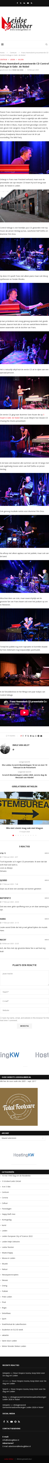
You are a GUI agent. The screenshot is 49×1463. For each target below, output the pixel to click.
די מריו (3, 853)
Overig (4, 1285)
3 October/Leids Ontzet (11, 1181)
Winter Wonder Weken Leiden (14, 1346)
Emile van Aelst (18, 70)
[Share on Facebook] (25, 736)
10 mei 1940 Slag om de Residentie (16, 1175)
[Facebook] (17, 3)
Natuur (5, 1269)
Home (2, 52)
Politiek (5, 1291)
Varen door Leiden (9, 1341)
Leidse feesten (8, 1247)
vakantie (5, 1335)
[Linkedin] (24, 3)
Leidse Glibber (9, 1459)
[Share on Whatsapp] (36, 736)
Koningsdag (6, 1219)
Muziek (5, 1263)
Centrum (13, 52)
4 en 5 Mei (6, 1186)
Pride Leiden (7, 1297)
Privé (4, 1302)
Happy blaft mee (8, 1214)
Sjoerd (5, 1389)
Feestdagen (6, 1208)
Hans (3, 919)
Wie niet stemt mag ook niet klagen (24, 828)
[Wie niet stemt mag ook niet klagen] (24, 808)
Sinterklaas (6, 1313)
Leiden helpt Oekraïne (11, 1241)
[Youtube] (28, 3)
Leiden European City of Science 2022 (17, 1236)
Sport (4, 1318)
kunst (4, 1225)
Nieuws (5, 1280)
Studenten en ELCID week (12, 1329)
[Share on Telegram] (38, 736)
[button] (2, 814)
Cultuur (5, 1203)
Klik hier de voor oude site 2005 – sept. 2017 (18, 1081)
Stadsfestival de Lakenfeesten (14, 1324)
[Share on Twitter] (28, 736)
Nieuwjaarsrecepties (10, 1274)
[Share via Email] (41, 736)
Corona (5, 1197)
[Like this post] (23, 736)
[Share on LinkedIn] (33, 736)
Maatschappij (7, 1252)
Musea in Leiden (8, 1258)
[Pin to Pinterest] (31, 736)
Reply (47, 853)
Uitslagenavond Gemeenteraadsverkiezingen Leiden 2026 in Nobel (23, 1406)
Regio (4, 1307)
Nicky (3, 939)
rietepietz (5, 898)
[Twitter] (20, 3)
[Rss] (31, 3)
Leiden (4, 1230)
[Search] (46, 44)
